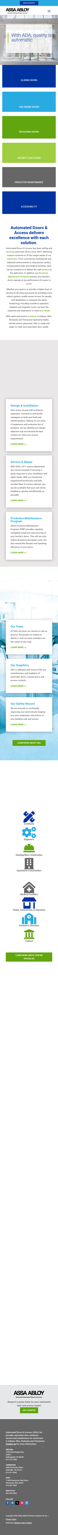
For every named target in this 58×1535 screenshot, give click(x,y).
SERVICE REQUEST (29, 3)
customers (12, 259)
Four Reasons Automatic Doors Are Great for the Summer (26, 1253)
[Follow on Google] (27, 1503)
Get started (29, 1410)
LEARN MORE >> (18, 444)
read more (18, 1207)
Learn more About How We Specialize (29, 957)
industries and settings (20, 790)
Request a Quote (29, 1071)
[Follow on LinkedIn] (12, 1503)
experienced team (29, 378)
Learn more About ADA (29, 743)
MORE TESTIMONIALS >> (21, 1020)
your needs (45, 310)
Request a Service (29, 1077)
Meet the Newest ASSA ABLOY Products (28, 1331)
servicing (10, 252)
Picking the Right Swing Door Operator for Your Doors (27, 1175)
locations (32, 316)
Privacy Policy (11, 1519)
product (45, 269)
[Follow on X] (17, 1503)
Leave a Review (29, 1089)
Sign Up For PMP (29, 1083)
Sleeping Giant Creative (23, 1523)
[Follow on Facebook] (7, 1503)
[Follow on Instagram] (22, 1503)
